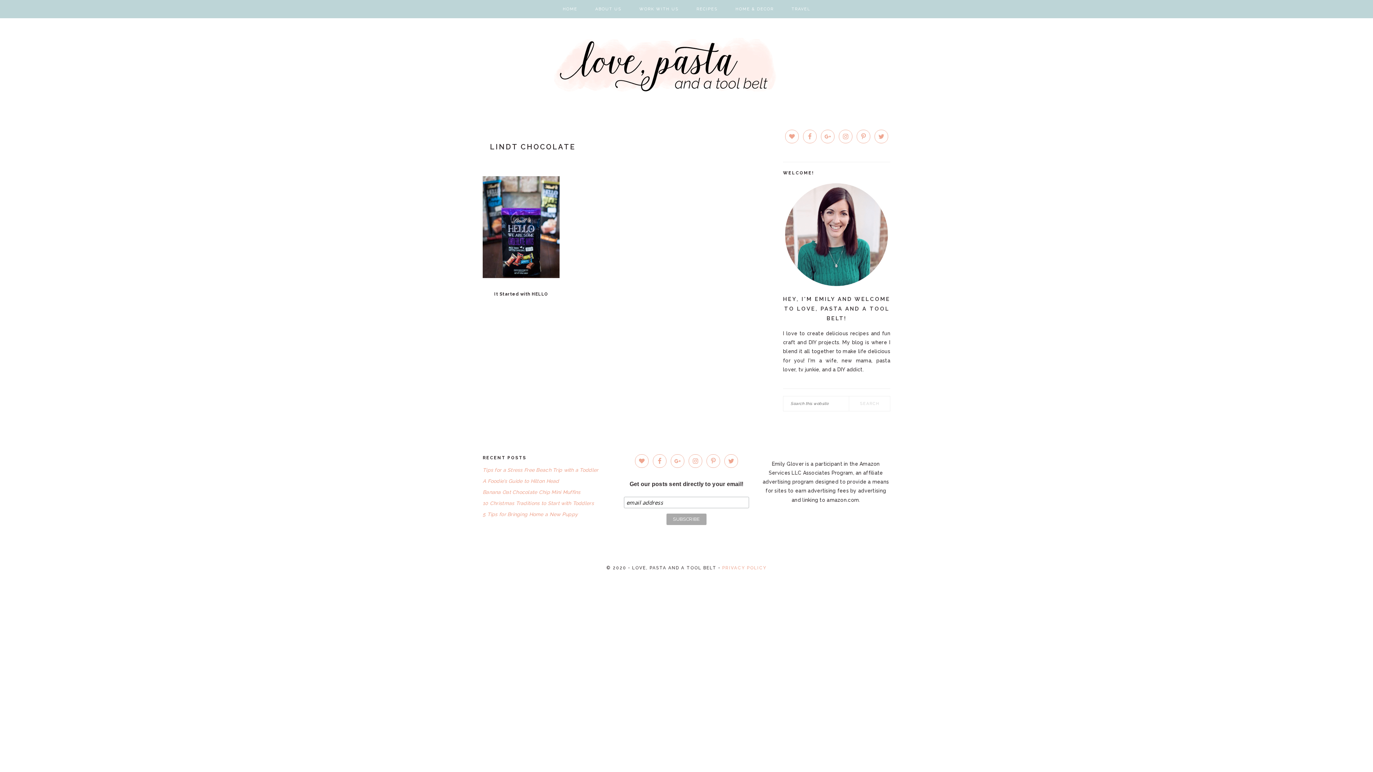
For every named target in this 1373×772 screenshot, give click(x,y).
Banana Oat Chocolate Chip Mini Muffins (532, 492)
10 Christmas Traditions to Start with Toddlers (538, 503)
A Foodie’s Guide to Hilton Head (521, 481)
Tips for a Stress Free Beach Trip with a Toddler (540, 470)
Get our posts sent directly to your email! (687, 484)
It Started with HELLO (521, 294)
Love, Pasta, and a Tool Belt (687, 64)
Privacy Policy (744, 567)
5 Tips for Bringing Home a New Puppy (530, 514)
